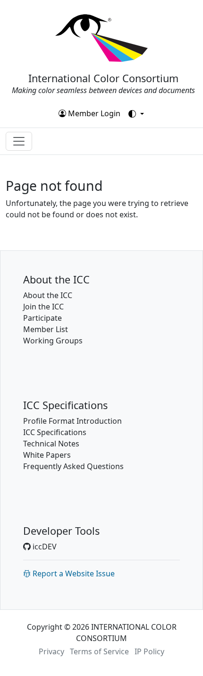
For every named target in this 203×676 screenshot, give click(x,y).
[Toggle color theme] (136, 114)
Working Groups (53, 340)
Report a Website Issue (73, 573)
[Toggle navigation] (19, 141)
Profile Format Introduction (72, 421)
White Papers (47, 455)
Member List (45, 329)
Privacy (51, 651)
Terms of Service (99, 651)
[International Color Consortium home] (101, 37)
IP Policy (149, 651)
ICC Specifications (54, 432)
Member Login (93, 113)
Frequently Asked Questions (73, 466)
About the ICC (47, 295)
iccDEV (44, 546)
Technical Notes (51, 443)
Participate (42, 318)
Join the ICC (43, 306)
